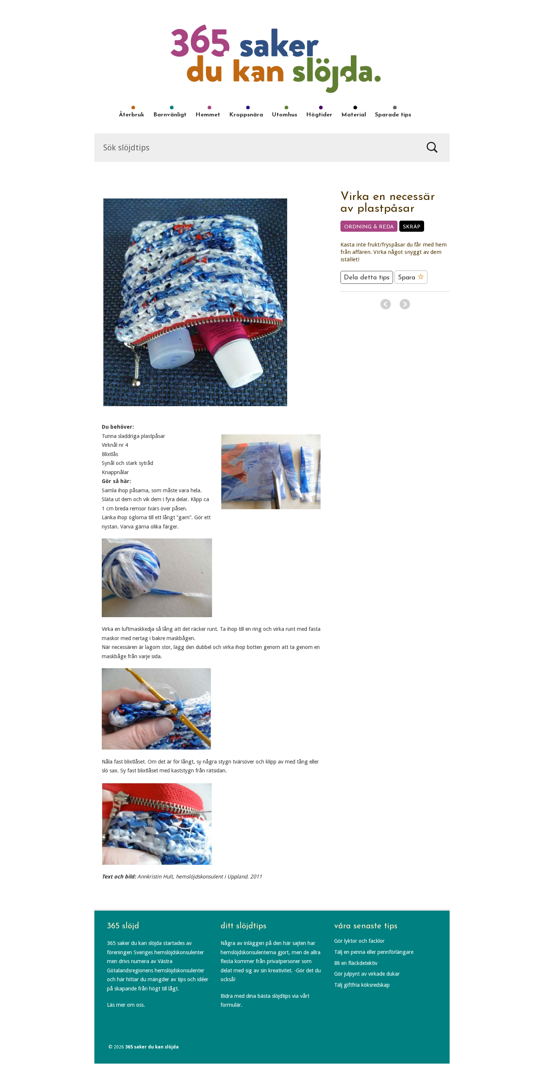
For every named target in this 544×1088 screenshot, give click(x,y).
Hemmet (207, 115)
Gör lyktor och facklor (359, 941)
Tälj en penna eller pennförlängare (373, 952)
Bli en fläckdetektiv (355, 963)
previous (385, 304)
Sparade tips (393, 115)
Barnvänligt (170, 115)
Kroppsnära (246, 115)
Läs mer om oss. (126, 1005)
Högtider (319, 115)
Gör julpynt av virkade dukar (367, 974)
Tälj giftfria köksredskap (362, 985)
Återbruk (131, 115)
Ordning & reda (369, 227)
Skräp (411, 227)
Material (353, 115)
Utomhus (284, 115)
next (405, 304)
